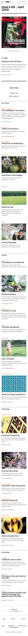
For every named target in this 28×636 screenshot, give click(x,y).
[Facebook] (7, 611)
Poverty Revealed (8, 243)
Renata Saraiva (7, 585)
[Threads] (15, 611)
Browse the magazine (14, 51)
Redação (12, 136)
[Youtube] (19, 611)
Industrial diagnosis (9, 500)
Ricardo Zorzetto (8, 402)
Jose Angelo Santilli (8, 545)
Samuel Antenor (7, 493)
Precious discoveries (9, 471)
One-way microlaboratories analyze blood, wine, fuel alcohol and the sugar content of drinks (13, 440)
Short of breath (7, 359)
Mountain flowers (8, 294)
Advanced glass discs (10, 536)
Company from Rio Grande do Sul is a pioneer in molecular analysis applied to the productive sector (13, 504)
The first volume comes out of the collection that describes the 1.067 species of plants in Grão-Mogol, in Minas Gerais (13, 298)
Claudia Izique (7, 121)
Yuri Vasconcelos (8, 478)
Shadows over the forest (11, 62)
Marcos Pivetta (7, 74)
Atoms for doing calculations (13, 395)
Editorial (14, 93)
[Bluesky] (13, 611)
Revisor (5, 136)
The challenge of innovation (12, 111)
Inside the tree (7, 207)
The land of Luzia (8, 311)
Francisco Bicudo (8, 303)
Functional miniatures (10, 435)
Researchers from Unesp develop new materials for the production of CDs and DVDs (12, 540)
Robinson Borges (7, 569)
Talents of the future (9, 129)
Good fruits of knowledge (11, 175)
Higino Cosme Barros (8, 509)
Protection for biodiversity (12, 144)
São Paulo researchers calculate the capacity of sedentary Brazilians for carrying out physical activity (13, 363)
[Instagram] (10, 611)
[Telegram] (17, 611)
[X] (8, 611)
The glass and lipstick (10, 327)
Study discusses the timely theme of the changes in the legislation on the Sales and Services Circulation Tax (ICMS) (13, 564)
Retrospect (14, 96)
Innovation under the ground (13, 486)
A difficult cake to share (11, 560)
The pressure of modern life (12, 263)
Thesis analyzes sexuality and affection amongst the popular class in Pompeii (13, 594)
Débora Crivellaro (8, 600)
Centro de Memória (14, 627)
